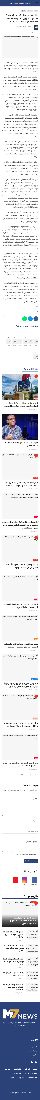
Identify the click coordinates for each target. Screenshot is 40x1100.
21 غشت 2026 (33, 650)
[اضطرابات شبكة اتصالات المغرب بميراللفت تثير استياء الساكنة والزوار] (32, 935)
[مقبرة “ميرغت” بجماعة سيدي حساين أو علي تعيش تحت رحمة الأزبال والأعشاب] (32, 948)
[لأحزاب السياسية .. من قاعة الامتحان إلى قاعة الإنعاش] (20, 427)
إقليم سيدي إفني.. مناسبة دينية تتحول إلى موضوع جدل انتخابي (21, 605)
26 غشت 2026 (33, 489)
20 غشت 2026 (33, 729)
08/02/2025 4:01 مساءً (24, 26)
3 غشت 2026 (19, 940)
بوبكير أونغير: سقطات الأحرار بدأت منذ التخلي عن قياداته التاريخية (22, 566)
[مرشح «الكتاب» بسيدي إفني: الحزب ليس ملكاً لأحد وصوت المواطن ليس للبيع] (20, 707)
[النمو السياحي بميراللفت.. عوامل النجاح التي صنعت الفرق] (32, 962)
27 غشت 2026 (33, 409)
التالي (28, 774)
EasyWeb (12, 1092)
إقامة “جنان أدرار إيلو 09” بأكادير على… (13, 974)
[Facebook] (25, 1031)
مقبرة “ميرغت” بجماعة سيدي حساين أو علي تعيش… (14, 948)
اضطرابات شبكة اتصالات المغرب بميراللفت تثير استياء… (13, 934)
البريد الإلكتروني (32, 831)
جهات (36, 11)
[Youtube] (20, 1031)
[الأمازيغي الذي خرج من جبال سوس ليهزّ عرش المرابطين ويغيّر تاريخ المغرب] (20, 667)
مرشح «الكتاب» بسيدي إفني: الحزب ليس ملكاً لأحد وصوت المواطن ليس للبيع (20, 724)
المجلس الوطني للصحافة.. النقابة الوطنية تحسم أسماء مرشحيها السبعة (21, 404)
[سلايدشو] (36, 376)
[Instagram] (15, 1031)
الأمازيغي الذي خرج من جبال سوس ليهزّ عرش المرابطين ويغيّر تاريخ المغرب (21, 685)
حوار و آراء (35, 438)
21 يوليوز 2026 (19, 993)
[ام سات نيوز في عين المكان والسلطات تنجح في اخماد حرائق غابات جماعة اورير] (20, 914)
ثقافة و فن (35, 679)
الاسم (35, 820)
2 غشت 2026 (19, 967)
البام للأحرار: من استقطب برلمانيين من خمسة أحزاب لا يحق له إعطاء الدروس (21, 484)
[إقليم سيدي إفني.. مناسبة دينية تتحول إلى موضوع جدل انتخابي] (20, 588)
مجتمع (23, 11)
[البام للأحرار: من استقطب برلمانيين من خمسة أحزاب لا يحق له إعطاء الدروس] (20, 466)
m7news (23, 1092)
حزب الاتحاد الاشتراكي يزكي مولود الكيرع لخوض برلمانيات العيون (20, 764)
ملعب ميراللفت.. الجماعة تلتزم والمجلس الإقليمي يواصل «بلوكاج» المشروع (21, 645)
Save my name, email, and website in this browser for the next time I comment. (19, 853)
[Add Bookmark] (4, 318)
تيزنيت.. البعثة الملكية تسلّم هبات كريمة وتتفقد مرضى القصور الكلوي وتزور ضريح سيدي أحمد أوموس (20, 525)
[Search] (2, 3)
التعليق (35, 798)
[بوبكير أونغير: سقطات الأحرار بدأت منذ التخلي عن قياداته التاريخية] (20, 548)
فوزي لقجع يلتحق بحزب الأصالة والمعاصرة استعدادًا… (13, 986)
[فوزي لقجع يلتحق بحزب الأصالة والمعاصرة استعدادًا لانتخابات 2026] (32, 987)
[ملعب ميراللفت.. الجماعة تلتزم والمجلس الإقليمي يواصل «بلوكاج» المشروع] (20, 628)
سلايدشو (30, 11)
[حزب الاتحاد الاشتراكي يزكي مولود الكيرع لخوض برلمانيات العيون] (20, 747)
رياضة (36, 639)
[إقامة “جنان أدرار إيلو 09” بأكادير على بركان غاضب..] (32, 975)
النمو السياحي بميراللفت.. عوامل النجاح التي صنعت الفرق (13, 961)
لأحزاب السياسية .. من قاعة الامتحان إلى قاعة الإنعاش (21, 444)
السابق (34, 774)
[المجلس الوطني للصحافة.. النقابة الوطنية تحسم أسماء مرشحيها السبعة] (20, 387)
